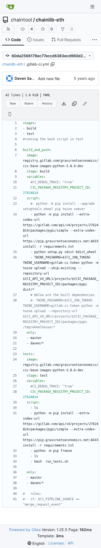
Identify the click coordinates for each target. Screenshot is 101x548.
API (71, 543)
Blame (29, 103)
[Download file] (64, 103)
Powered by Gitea (25, 529)
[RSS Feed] (8, 29)
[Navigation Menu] (93, 6)
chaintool (21, 20)
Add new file (49, 78)
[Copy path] (52, 64)
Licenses (56, 543)
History (47, 103)
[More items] (94, 39)
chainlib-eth (50, 20)
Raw (13, 103)
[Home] (10, 7)
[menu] (36, 543)
